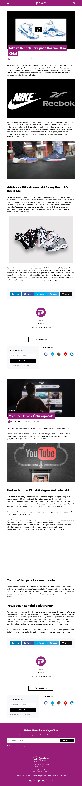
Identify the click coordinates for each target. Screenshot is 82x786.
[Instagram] (38, 781)
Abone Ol (22, 361)
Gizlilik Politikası (53, 776)
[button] (8, 3)
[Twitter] (34, 781)
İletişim (63, 776)
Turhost (46, 770)
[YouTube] (43, 781)
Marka (11, 42)
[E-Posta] (51, 781)
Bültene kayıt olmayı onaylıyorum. (21, 365)
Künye (28, 776)
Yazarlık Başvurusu (39, 776)
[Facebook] (46, 355)
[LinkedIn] (72, 355)
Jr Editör (41, 323)
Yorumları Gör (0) (41, 339)
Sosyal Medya (13, 410)
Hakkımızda (20, 776)
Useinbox (46, 771)
